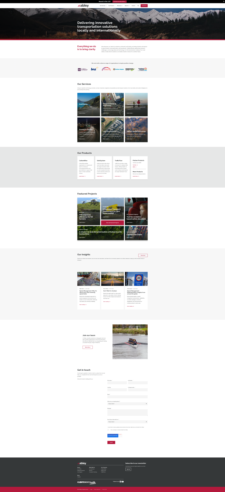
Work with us (87, 347)
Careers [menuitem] (133, 5)
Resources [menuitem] (119, 5)
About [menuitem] (78, 467)
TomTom (134, 165)
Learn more (81, 176)
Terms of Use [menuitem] (104, 489)
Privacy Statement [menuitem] (97, 489)
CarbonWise (103, 469)
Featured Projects (81, 470)
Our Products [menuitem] (111, 5)
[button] (3, 488)
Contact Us (144, 5)
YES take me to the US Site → (119, 1)
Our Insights (79, 472)
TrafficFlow (103, 472)
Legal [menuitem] (91, 489)
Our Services (91, 469)
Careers (79, 476)
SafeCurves (103, 470)
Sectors (90, 470)
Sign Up (128, 469)
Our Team (79, 469)
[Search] (138, 5)
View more (143, 255)
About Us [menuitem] (126, 5)
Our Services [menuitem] (102, 5)
